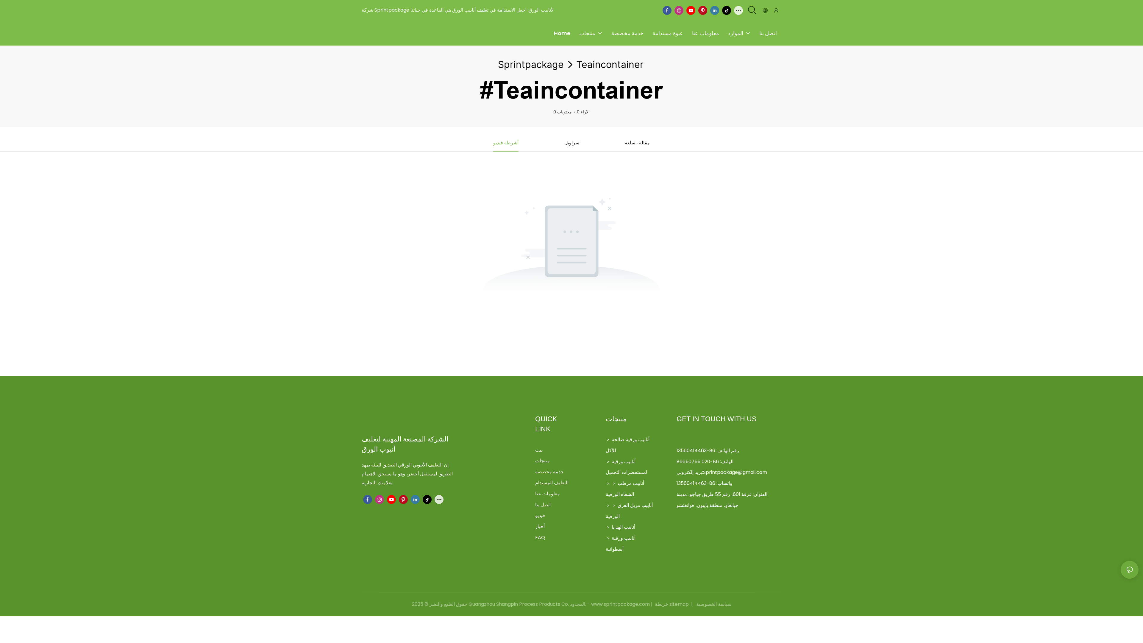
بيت (539, 450)
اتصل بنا (543, 504)
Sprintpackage (531, 64)
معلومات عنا (547, 493)
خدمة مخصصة (549, 471)
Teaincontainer (610, 64)
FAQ (540, 537)
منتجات (542, 460)
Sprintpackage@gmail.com (735, 472)
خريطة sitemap (672, 604)
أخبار (540, 526)
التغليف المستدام (552, 482)
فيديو (540, 515)
